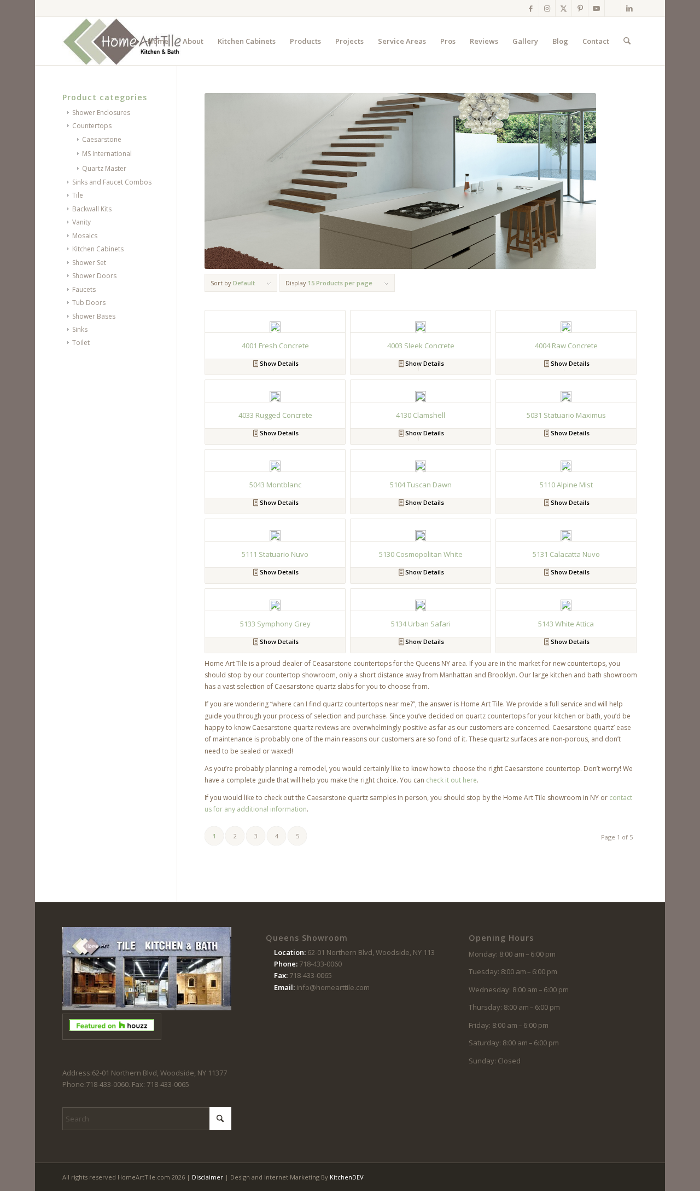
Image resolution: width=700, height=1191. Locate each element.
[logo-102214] (122, 41)
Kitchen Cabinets (98, 249)
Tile (77, 195)
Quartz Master (104, 168)
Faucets (84, 289)
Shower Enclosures (101, 112)
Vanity (81, 222)
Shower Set (89, 262)
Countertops (92, 125)
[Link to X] (563, 8)
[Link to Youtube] (596, 8)
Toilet (81, 342)
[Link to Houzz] (613, 8)
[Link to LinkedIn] (629, 8)
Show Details (278, 363)
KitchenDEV (347, 1177)
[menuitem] (158, 41)
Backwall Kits (92, 209)
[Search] (627, 41)
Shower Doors (94, 275)
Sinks (80, 329)
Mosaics (84, 235)
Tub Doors (89, 302)
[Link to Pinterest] (580, 8)
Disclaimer (207, 1177)
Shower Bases (93, 316)
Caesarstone (101, 139)
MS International (107, 153)
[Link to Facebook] (531, 8)
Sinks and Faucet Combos (111, 182)
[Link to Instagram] (547, 8)
